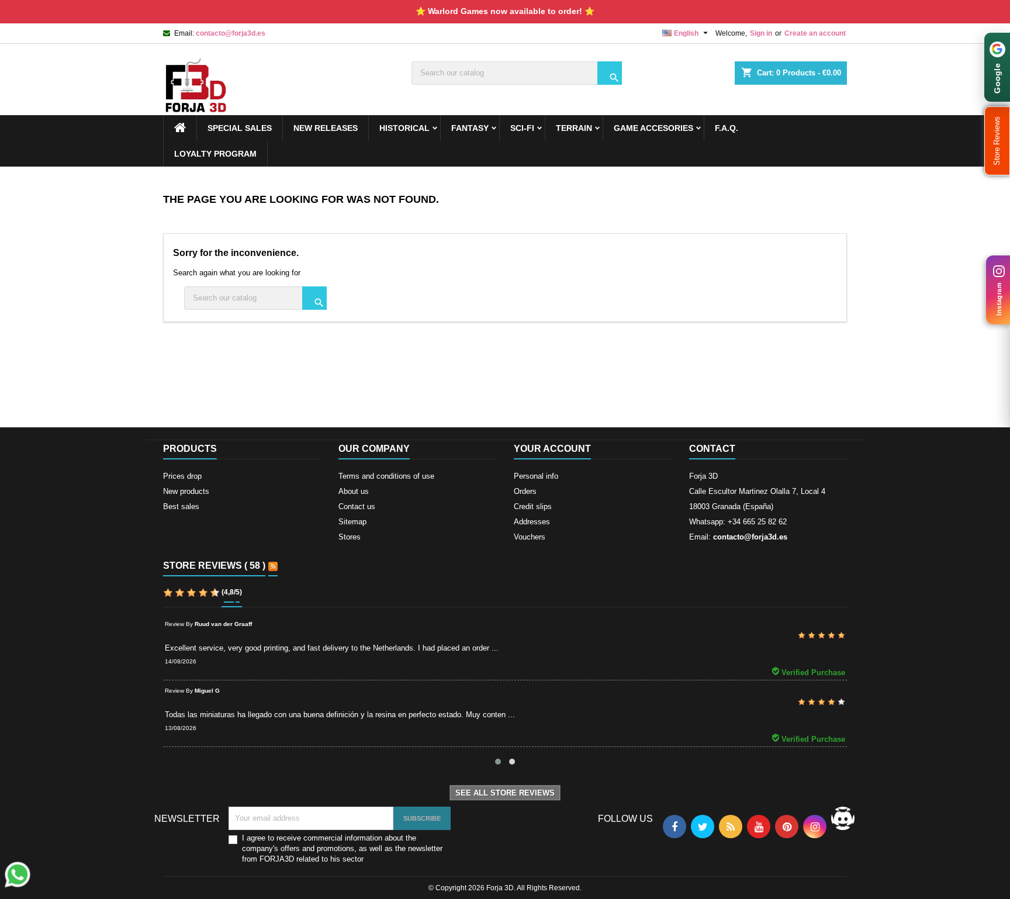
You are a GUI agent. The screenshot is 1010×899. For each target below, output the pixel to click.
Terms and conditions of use (386, 476)
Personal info (536, 476)
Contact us (356, 506)
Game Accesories (653, 128)
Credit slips (533, 506)
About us (353, 491)
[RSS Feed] (273, 566)
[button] (997, 140)
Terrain (574, 128)
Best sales (181, 506)
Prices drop (182, 476)
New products (186, 491)
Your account (552, 449)
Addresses (532, 521)
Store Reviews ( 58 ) (214, 565)
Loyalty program (215, 153)
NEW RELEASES (325, 128)
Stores (349, 537)
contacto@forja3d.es (230, 33)
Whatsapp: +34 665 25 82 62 (738, 521)
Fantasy (470, 128)
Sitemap (352, 521)
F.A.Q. (726, 128)
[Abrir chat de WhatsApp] (17, 874)
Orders (525, 491)
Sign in (761, 33)
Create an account (815, 33)
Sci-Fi (522, 128)
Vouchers (529, 537)
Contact (712, 449)
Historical (404, 128)
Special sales (239, 128)
